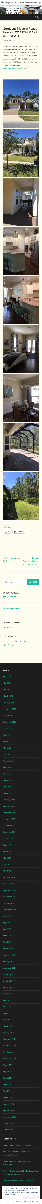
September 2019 (9, 832)
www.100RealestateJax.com (14, 68)
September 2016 (9, 1058)
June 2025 (7, 741)
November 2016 (9, 1045)
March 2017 (8, 1026)
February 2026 (9, 702)
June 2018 (7, 929)
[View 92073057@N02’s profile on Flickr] (15, 597)
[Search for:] (21, 582)
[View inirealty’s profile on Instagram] (8, 597)
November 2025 (9, 709)
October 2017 (8, 981)
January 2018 (8, 961)
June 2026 (7, 676)
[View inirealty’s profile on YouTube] (11, 597)
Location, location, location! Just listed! (18, 1180)
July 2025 (7, 735)
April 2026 (7, 689)
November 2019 (9, 819)
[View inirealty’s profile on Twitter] (6, 597)
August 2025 (8, 728)
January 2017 (8, 1032)
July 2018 (7, 922)
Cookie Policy (11, 1194)
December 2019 (9, 812)
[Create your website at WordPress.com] (21, 2)
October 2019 (8, 825)
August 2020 (8, 761)
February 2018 (9, 955)
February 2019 (9, 877)
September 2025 (9, 722)
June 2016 (7, 1078)
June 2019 (7, 851)
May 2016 (7, 1084)
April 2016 (7, 1091)
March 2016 (8, 1097)
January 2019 (8, 884)
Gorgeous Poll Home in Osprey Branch (18, 1145)
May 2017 (7, 1013)
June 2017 (7, 1007)
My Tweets (7, 627)
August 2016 (8, 1065)
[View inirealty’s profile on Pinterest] (9, 597)
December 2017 (9, 968)
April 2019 (7, 864)
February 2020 (9, 799)
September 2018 (9, 910)
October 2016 (8, 1052)
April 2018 (7, 942)
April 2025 (7, 754)
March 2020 (8, 793)
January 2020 (8, 806)
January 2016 (8, 1110)
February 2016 (9, 1104)
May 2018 (7, 935)
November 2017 (9, 974)
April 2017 (7, 1020)
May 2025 (7, 748)
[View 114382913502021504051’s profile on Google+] (13, 597)
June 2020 (7, 774)
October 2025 (8, 715)
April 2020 (7, 786)
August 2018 (8, 916)
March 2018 (8, 948)
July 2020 (7, 767)
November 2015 (9, 1123)
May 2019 (7, 858)
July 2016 (7, 1071)
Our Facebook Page (12, 608)
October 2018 (8, 903)
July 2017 (7, 1000)
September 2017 (9, 987)
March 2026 (8, 696)
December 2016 (9, 1039)
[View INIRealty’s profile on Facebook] (4, 597)
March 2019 (8, 871)
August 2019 (8, 838)
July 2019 (7, 845)
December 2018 (9, 890)
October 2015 (8, 1129)
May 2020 (7, 780)
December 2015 (9, 1117)
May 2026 (7, 683)
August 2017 (8, 994)
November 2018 (9, 897)
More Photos (8, 645)
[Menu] (6, 17)
